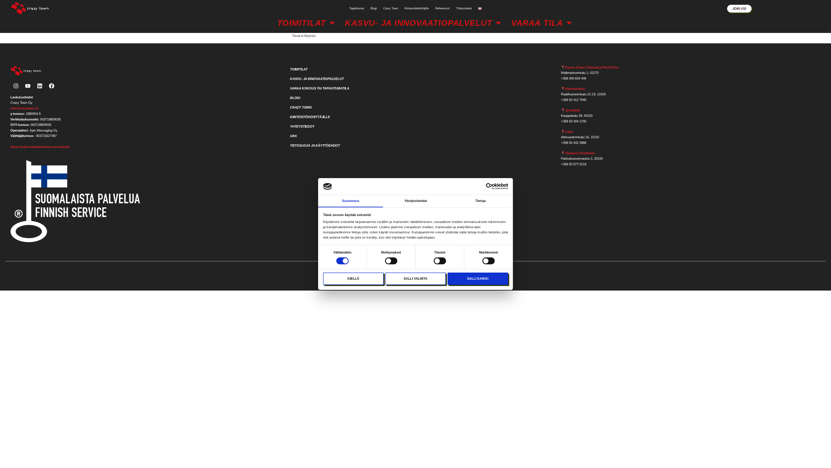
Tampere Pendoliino (580, 153)
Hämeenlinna (575, 89)
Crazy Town (390, 8)
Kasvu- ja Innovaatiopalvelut (418, 23)
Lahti (569, 131)
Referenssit (442, 8)
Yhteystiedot (464, 8)
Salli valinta (415, 278)
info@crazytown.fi (24, 108)
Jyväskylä (572, 110)
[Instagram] (15, 86)
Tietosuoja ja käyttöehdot (315, 145)
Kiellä (353, 278)
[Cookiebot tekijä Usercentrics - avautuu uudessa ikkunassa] (489, 186)
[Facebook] (51, 86)
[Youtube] (27, 86)
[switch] (391, 260)
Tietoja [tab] (480, 201)
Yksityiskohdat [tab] (415, 201)
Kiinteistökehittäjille (416, 8)
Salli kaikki (477, 278)
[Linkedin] (39, 86)
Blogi (373, 8)
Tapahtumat (356, 8)
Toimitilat (301, 23)
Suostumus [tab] (350, 201)
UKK (293, 136)
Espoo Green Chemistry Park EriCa (591, 67)
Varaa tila (537, 23)
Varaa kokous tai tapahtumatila (319, 88)
